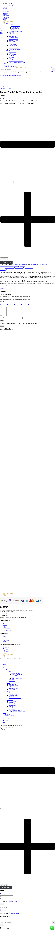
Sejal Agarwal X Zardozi (8, 66)
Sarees (25, 264)
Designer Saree (12, 33)
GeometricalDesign (43, 264)
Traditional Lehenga (13, 39)
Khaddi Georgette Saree (16, 31)
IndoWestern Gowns (13, 46)
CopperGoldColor (34, 264)
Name (2, 317)
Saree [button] (7, 23)
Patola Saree (14, 29)
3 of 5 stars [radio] (18, 304)
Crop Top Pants (12, 55)
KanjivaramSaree (4, 266)
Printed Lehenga (12, 41)
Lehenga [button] (8, 35)
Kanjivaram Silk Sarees (16, 27)
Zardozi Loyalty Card (8, 5)
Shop (4, 626)
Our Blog (5, 18)
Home (4, 19)
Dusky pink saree (9, 375)
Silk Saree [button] (11, 24)
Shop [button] (4, 22)
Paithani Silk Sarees (15, 28)
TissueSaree (22, 266)
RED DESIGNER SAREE (12, 536)
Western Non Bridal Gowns (15, 49)
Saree (4, 16)
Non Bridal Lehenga (13, 37)
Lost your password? (13, 901)
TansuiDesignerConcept (13, 266)
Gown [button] (7, 42)
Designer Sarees (6, 532)
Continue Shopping (15, 913)
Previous (5, 84)
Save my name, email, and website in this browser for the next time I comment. (19, 323)
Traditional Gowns (13, 45)
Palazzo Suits (12, 59)
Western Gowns (12, 44)
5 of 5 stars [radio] (31, 304)
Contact (4, 63)
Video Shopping (6, 65)
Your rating (2, 301)
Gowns (4, 13)
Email (2, 320)
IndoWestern (6, 17)
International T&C (7, 630)
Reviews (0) (3, 288)
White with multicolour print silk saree (17, 486)
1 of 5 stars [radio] (4, 304)
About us (5, 8)
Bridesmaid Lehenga (13, 40)
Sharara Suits (12, 58)
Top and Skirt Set (12, 52)
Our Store (5, 7)
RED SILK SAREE (10, 437)
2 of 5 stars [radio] (11, 304)
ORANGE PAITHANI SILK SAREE (16, 424)
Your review (3, 315)
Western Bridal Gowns (14, 48)
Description (3, 270)
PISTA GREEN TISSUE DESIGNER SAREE (19, 585)
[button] (0, 74)
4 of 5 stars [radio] (25, 304)
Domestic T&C (6, 629)
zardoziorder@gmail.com (5, 613)
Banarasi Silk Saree (15, 26)
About (4, 20)
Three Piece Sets (12, 54)
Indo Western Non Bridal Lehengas (17, 62)
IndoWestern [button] (8, 50)
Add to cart (3, 259)
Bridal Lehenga (12, 36)
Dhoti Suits (11, 57)
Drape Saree (11, 32)
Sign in (2, 904)
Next (4, 86)
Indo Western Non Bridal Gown (16, 61)
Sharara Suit (11, 53)
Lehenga (5, 14)
